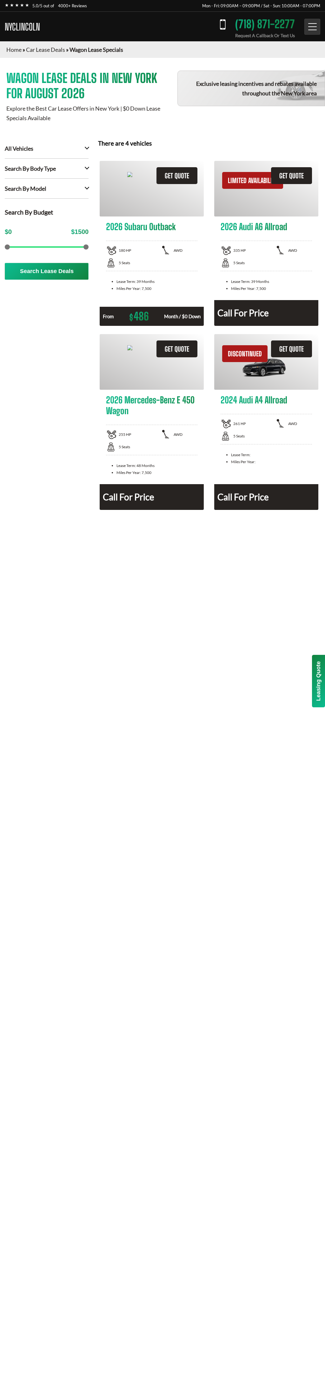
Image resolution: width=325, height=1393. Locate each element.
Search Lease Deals (47, 271)
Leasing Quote (318, 681)
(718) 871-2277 (265, 24)
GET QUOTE (177, 176)
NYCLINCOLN (22, 26)
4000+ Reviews (72, 5)
